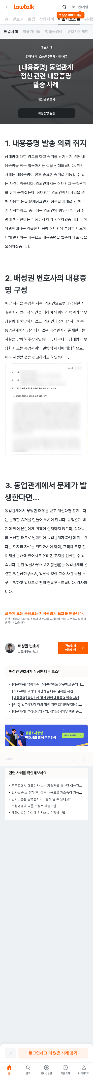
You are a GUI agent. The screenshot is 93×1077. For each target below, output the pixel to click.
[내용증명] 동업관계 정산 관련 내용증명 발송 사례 (45, 698)
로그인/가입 (80, 7)
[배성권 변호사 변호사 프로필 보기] (10, 648)
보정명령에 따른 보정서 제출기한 (34, 806)
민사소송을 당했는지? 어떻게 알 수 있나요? (41, 799)
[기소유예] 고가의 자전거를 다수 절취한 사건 (42, 691)
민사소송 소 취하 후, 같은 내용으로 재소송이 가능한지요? (51, 792)
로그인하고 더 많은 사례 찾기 (53, 1053)
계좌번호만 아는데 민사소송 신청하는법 (38, 813)
